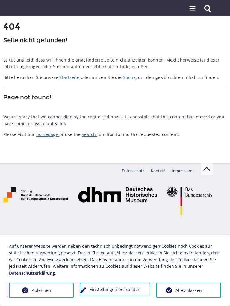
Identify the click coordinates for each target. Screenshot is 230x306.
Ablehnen (41, 290)
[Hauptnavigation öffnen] (192, 8)
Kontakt (158, 170)
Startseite (70, 77)
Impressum (182, 170)
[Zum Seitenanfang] (207, 169)
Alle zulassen (188, 290)
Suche (129, 77)
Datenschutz (133, 170)
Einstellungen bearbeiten (115, 289)
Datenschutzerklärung (32, 273)
